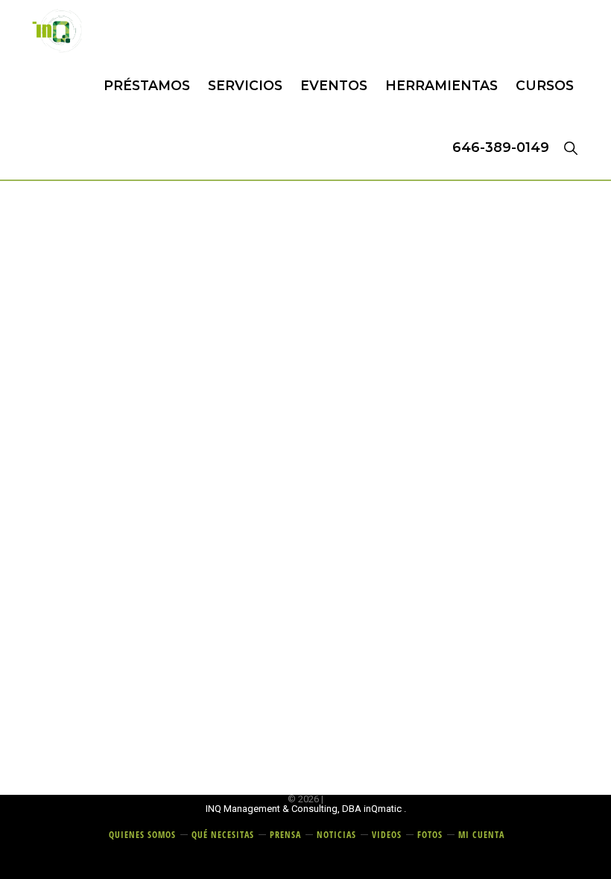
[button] (570, 147)
